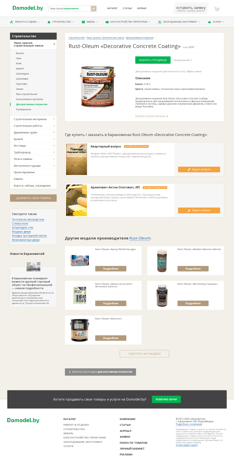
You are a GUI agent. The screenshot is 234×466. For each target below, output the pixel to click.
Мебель (91, 21)
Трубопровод (22, 152)
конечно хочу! (166, 399)
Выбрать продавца (153, 60)
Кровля (18, 139)
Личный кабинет (132, 448)
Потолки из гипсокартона (28, 219)
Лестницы (20, 145)
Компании (127, 419)
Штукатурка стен (22, 227)
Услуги (217, 21)
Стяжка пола (20, 223)
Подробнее (110, 268)
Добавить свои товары (33, 198)
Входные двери (21, 231)
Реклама (126, 454)
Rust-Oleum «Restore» (108, 318)
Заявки (125, 436)
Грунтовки (21, 83)
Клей (18, 63)
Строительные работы (28, 125)
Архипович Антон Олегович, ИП (115, 187)
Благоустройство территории (128, 21)
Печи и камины (23, 159)
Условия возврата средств (187, 445)
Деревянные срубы (25, 132)
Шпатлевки (22, 78)
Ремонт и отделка (26, 21)
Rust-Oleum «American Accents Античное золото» (113, 285)
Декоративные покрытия (31, 104)
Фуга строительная (26, 94)
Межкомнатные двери (26, 239)
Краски (20, 53)
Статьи (127, 8)
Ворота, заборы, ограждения (32, 185)
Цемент (20, 68)
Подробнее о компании (189, 424)
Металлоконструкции (27, 165)
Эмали (19, 89)
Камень (18, 179)
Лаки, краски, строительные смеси (28, 44)
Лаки (18, 58)
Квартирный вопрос (106, 146)
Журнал (141, 8)
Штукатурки (22, 73)
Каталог (112, 8)
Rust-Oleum (139, 238)
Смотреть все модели (145, 353)
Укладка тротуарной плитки (29, 235)
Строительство (61, 21)
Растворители (23, 109)
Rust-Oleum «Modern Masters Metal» (199, 249)
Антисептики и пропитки (29, 99)
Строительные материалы (30, 119)
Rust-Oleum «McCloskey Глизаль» (198, 284)
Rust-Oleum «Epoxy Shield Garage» (115, 249)
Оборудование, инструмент (180, 21)
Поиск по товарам (133, 442)
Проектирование (24, 172)
